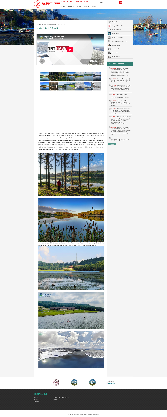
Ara (121, 2)
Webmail (55, 399)
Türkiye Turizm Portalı (117, 22)
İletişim (94, 7)
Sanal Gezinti (114, 53)
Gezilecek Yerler (115, 49)
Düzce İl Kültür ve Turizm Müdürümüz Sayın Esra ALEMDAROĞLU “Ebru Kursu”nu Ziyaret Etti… (120, 139)
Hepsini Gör (112, 144)
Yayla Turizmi (61, 24)
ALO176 (35, 397)
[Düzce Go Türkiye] (110, 382)
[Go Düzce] (92, 382)
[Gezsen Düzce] (74, 382)
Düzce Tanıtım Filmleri (117, 37)
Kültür (79, 7)
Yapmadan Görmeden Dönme (119, 41)
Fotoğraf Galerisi (115, 45)
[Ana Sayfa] (47, 3)
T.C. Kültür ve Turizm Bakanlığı (61, 397)
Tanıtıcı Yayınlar (115, 56)
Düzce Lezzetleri (115, 33)
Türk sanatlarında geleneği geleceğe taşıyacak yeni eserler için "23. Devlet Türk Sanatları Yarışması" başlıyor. (121, 80)
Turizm (86, 7)
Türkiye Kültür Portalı (117, 26)
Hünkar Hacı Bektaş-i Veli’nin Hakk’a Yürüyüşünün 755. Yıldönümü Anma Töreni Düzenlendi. (120, 96)
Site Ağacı (36, 401)
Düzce (63, 7)
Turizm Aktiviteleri (49, 24)
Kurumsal (71, 7)
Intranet (36, 399)
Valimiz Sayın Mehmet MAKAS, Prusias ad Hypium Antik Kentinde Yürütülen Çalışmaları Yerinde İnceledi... (120, 103)
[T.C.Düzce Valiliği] (56, 382)
